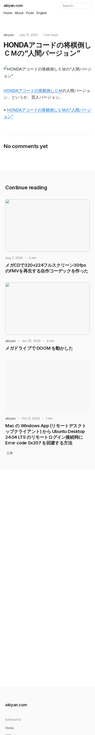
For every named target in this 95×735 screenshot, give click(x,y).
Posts (30, 13)
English (42, 13)
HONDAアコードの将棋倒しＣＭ (33, 90)
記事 (10, 453)
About (19, 13)
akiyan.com (13, 5)
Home (8, 13)
